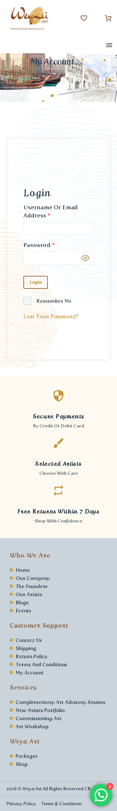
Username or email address (50, 211)
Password (39, 245)
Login (36, 282)
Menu (109, 45)
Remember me (54, 301)
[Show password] (85, 258)
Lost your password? (51, 316)
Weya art (32, 789)
